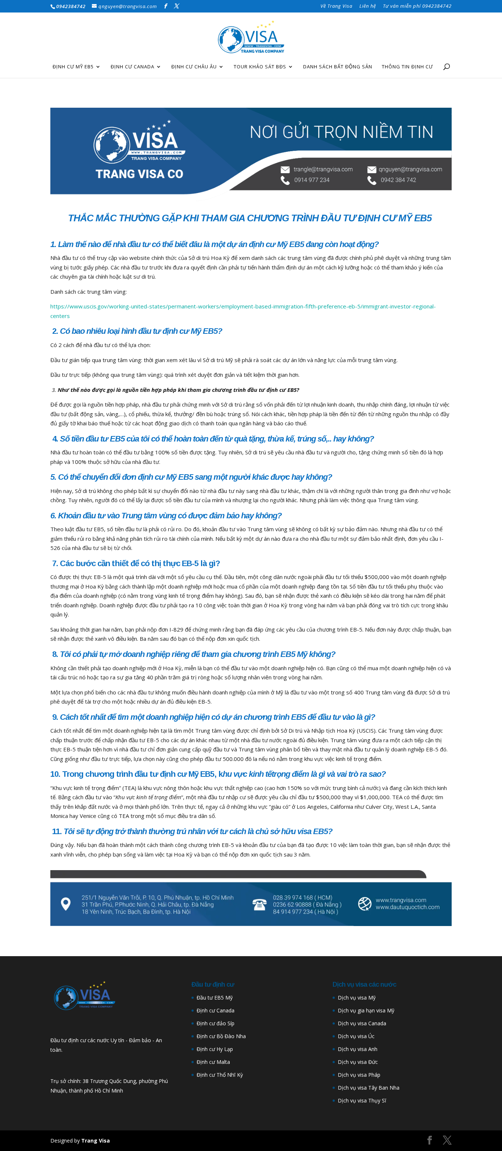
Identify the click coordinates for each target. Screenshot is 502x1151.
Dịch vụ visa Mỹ (357, 997)
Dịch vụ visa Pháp (359, 1074)
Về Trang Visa (336, 6)
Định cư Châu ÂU (194, 67)
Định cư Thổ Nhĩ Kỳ (220, 1074)
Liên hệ (367, 6)
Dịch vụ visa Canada (362, 1023)
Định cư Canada (132, 67)
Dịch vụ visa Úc (356, 1036)
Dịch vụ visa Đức (358, 1061)
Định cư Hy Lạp (215, 1048)
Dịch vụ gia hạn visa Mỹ (366, 1010)
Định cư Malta (213, 1061)
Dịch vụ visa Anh (357, 1048)
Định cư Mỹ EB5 (73, 67)
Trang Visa (95, 1140)
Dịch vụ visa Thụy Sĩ (362, 1100)
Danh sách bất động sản (337, 67)
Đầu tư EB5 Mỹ (215, 997)
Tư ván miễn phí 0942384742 (417, 6)
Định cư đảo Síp (215, 1023)
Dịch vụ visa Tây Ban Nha (368, 1087)
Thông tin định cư (407, 67)
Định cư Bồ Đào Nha (221, 1036)
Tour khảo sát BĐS (260, 67)
